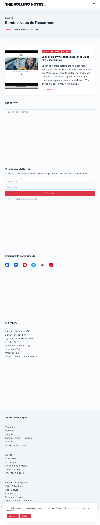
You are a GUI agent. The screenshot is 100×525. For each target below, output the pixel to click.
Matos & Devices (13, 486)
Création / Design (14, 497)
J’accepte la (23, 199)
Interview (10, 349)
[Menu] (94, 4)
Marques (66, 52)
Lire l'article (47, 89)
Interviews (10, 462)
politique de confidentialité (27, 199)
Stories (8, 455)
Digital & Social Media (51, 52)
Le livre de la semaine (16, 445)
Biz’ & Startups (12, 469)
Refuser (25, 516)
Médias (8, 441)
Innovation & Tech (14, 345)
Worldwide (10, 458)
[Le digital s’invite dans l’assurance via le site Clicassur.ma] (21, 70)
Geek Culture (11, 489)
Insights (9, 434)
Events (8, 342)
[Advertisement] (50, 141)
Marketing (10, 427)
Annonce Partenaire (15, 331)
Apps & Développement (17, 482)
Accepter (12, 516)
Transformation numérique (19, 356)
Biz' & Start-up (12, 334)
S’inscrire (50, 193)
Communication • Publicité (18, 438)
